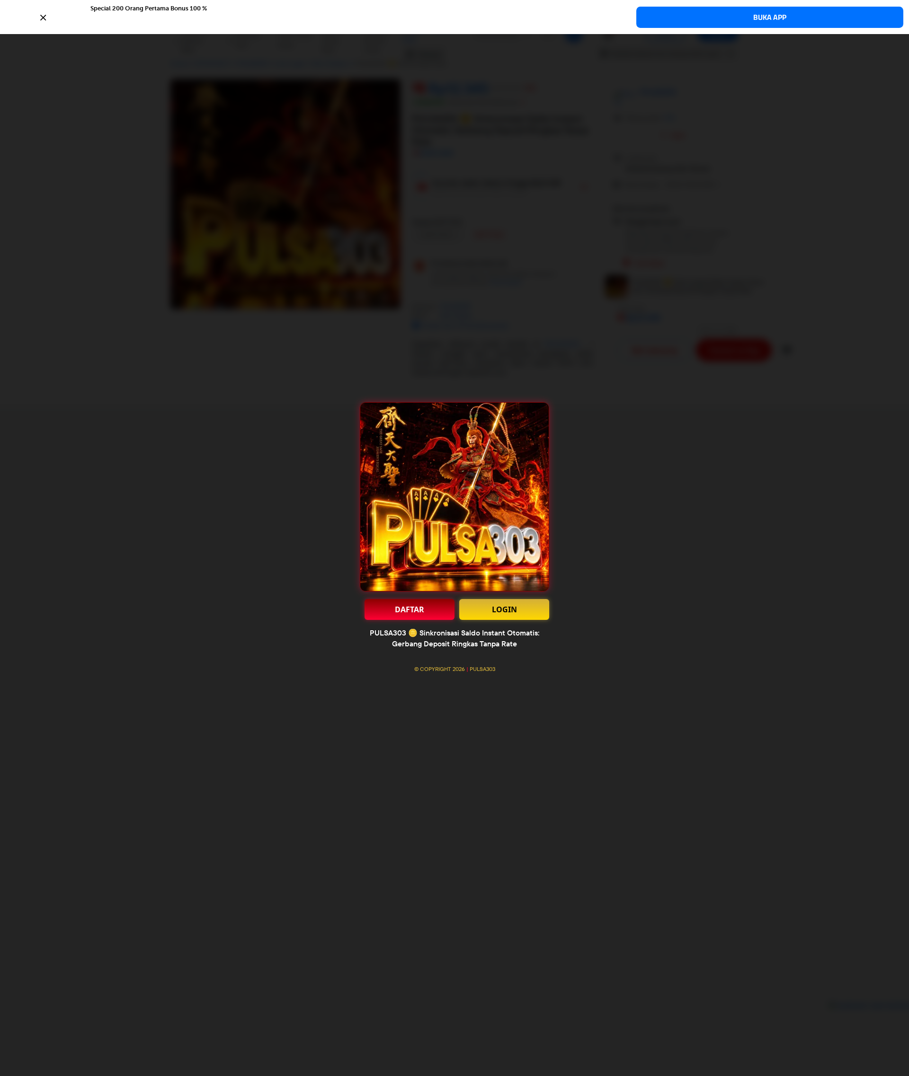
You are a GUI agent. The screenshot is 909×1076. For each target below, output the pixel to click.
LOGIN (504, 609)
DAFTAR (409, 609)
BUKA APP (769, 17)
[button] (454, 16)
